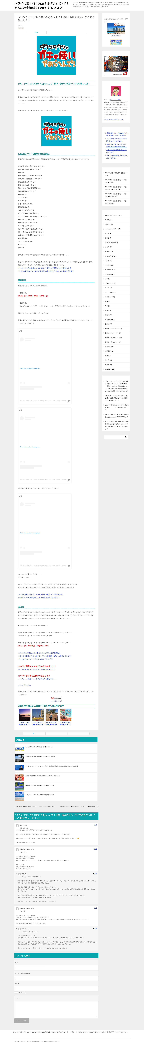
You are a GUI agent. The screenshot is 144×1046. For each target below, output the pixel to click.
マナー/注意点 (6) (110, 292)
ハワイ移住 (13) (110, 274)
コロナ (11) (108, 247)
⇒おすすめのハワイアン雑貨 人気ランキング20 (35, 659)
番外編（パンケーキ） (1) (113, 333)
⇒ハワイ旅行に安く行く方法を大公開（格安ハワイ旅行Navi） (40, 594)
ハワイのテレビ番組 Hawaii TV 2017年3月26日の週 (39, 785)
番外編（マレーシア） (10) (113, 337)
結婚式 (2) (108, 355)
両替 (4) (107, 301)
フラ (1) (107, 279)
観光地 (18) (108, 365)
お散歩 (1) (108, 238)
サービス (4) (109, 251)
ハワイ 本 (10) (109, 265)
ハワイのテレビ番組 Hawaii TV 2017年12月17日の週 (40, 756)
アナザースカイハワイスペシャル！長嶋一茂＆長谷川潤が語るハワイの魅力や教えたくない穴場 (51, 766)
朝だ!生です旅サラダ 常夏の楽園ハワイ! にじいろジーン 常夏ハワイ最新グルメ (36, 806)
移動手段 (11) (109, 351)
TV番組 (21, 28)
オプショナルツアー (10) (112, 229)
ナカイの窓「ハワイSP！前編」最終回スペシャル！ (39, 747)
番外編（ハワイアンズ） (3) (113, 328)
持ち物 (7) (108, 310)
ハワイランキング (56, 701)
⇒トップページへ (24, 685)
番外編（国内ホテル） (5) (113, 342)
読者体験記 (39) (110, 369)
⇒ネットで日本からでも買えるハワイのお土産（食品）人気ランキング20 (44, 656)
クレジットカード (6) (111, 242)
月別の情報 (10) (110, 319)
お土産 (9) (108, 233)
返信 (95, 825)
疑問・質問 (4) (109, 346)
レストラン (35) (110, 297)
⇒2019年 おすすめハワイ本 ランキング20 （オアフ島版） (39, 653)
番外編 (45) (108, 324)
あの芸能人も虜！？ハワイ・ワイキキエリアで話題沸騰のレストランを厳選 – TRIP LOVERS (116, 388)
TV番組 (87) (109, 220)
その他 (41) (108, 260)
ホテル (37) (108, 288)
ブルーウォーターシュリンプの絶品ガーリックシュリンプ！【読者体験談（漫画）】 (116, 383)
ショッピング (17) (110, 256)
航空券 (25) (108, 360)
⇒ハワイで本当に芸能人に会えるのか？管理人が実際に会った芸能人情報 (44, 268)
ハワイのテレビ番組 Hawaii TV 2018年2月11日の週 (39, 795)
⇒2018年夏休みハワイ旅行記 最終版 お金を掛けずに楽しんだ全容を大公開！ (46, 271)
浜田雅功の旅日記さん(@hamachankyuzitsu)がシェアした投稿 (40, 400)
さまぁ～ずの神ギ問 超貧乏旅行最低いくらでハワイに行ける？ (42, 775)
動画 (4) (107, 306)
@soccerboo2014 (115, 100)
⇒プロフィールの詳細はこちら (114, 119)
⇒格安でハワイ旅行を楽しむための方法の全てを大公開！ (39, 597)
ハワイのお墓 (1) (110, 269)
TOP (40, 1032)
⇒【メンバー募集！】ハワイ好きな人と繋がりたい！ (37, 679)
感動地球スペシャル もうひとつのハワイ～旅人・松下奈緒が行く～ (78, 806)
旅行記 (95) (108, 315)
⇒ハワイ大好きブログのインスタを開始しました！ (36, 669)
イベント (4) (109, 224)
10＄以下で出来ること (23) (113, 215)
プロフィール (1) (110, 283)
